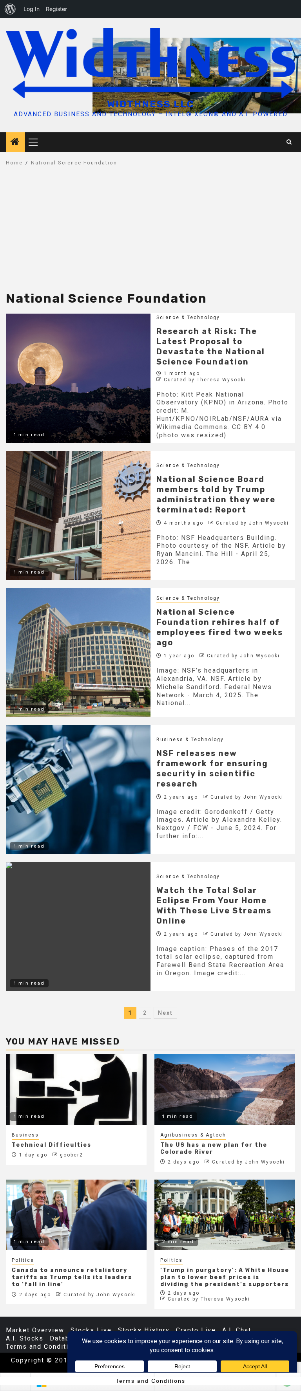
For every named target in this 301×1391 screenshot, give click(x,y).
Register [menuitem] (56, 8)
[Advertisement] (150, 233)
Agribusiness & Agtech (193, 1135)
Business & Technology (190, 739)
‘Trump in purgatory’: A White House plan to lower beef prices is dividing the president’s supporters (224, 1277)
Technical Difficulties (51, 1145)
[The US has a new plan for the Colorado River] (224, 1089)
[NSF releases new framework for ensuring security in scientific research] (78, 789)
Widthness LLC (150, 104)
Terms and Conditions (43, 1346)
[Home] (15, 142)
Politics (23, 1260)
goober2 (71, 1155)
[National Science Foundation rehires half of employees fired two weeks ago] (78, 652)
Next (165, 1013)
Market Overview (35, 1330)
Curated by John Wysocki (252, 523)
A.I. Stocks (25, 1338)
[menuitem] (10, 9)
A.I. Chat (236, 1330)
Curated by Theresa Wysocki (205, 379)
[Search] (289, 142)
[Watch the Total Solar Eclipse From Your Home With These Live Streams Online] (78, 926)
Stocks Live (91, 1330)
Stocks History (144, 1330)
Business (25, 1135)
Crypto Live (196, 1330)
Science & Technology (188, 317)
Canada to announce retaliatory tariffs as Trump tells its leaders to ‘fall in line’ (72, 1277)
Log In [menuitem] (32, 8)
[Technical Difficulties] (76, 1089)
